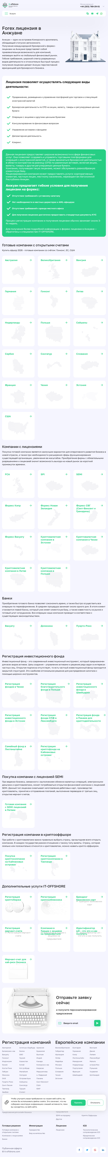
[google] (95, 1150)
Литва (57, 1058)
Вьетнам (40, 1054)
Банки (4, 1139)
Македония (77, 1061)
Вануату (5, 1054)
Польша (58, 1068)
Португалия (77, 1068)
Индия (39, 1058)
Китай (21, 1065)
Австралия (6, 1048)
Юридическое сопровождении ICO (91, 1137)
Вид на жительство (37, 1133)
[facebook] (79, 1150)
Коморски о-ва (42, 1065)
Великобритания (62, 1048)
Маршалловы (42, 1072)
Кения (4, 1065)
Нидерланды (78, 1065)
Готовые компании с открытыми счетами (10, 1131)
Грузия (22, 1058)
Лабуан (5, 1072)
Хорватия (94, 1072)
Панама (39, 1078)
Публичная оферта (12, 1148)
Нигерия (23, 1075)
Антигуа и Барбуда (27, 1048)
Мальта (93, 1061)
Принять (78, 1102)
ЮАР (38, 1089)
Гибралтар (59, 1051)
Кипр (75, 1054)
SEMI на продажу (63, 1115)
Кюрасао (40, 1068)
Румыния (93, 1068)
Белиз (22, 1051)
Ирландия (59, 1054)
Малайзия (23, 1072)
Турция (22, 1089)
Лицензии (60, 1130)
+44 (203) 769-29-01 (90, 6)
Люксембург (95, 1058)
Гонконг (5, 1058)
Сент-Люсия (7, 1085)
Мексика (5, 1075)
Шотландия (94, 1075)
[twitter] (87, 1150)
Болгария (77, 1048)
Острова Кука (25, 1078)
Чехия (57, 1075)
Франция (76, 1072)
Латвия (92, 1054)
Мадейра (59, 1061)
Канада (39, 1061)
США (38, 1085)
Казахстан (23, 1061)
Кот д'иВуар (24, 1068)
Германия (77, 1051)
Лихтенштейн (78, 1058)
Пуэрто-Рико (7, 1082)
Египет (22, 1092)
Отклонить (95, 1102)
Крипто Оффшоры (89, 1115)
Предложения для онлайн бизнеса (16, 1112)
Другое (59, 1119)
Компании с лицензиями (12, 1136)
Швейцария (77, 1075)
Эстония (58, 1078)
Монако (58, 1065)
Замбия (5, 1092)
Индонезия (7, 1061)
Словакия (59, 1072)
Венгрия (93, 1048)
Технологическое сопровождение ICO (91, 1131)
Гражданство (34, 1130)
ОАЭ (4, 1078)
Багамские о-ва (8, 1051)
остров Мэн (94, 1065)
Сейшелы (23, 1082)
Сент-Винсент (42, 1082)
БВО (21, 1054)
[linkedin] (103, 1150)
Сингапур (23, 1085)
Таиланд (5, 1089)
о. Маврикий (41, 1075)
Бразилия (40, 1051)
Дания (92, 1051)
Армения (40, 1048)
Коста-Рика (7, 1068)
